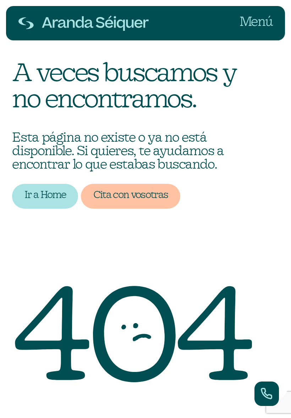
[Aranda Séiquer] (83, 23)
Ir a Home (45, 195)
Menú (256, 22)
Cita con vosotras (130, 195)
